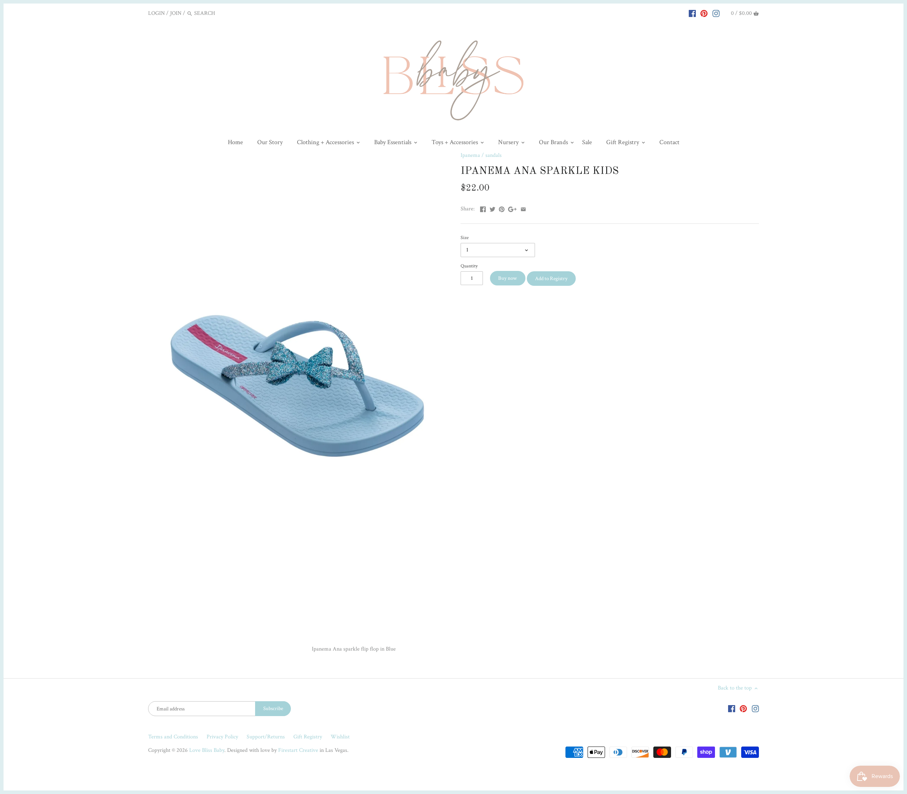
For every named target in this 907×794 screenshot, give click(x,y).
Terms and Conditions (173, 737)
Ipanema (470, 155)
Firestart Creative (298, 750)
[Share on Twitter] (492, 208)
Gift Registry (307, 737)
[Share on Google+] (512, 208)
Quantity (469, 266)
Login (156, 13)
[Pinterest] (704, 13)
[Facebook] (692, 13)
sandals (493, 155)
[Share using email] (523, 208)
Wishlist (340, 737)
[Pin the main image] (502, 208)
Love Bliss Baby (206, 750)
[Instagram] (716, 13)
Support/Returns (266, 737)
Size (465, 237)
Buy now (507, 278)
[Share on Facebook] (483, 208)
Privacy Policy (222, 737)
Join (175, 13)
